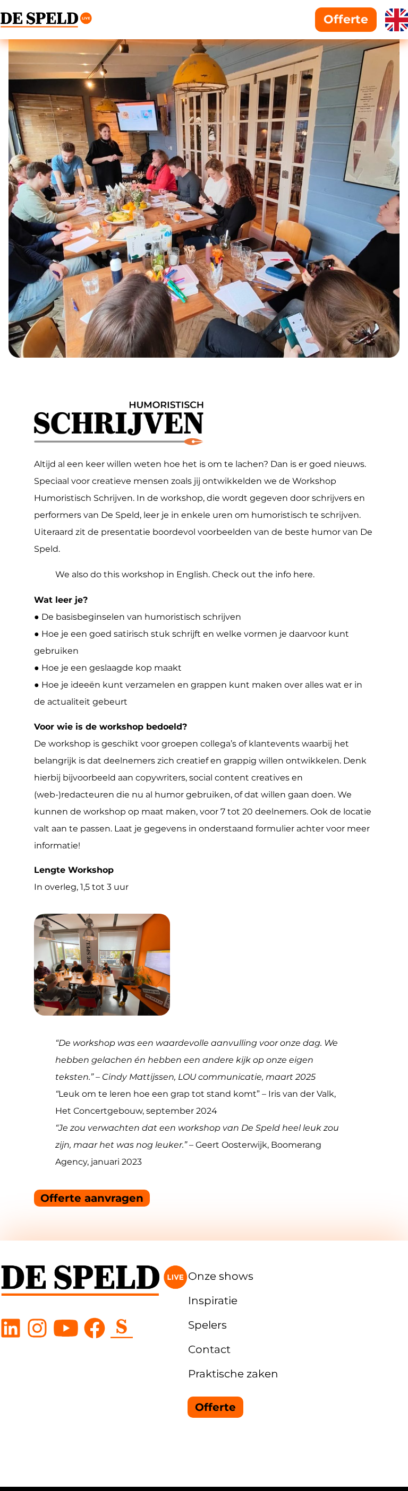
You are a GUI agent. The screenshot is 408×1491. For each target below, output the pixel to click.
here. (303, 574)
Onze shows (220, 1276)
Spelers (207, 1325)
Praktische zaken (233, 1373)
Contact (209, 1349)
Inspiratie (212, 1300)
